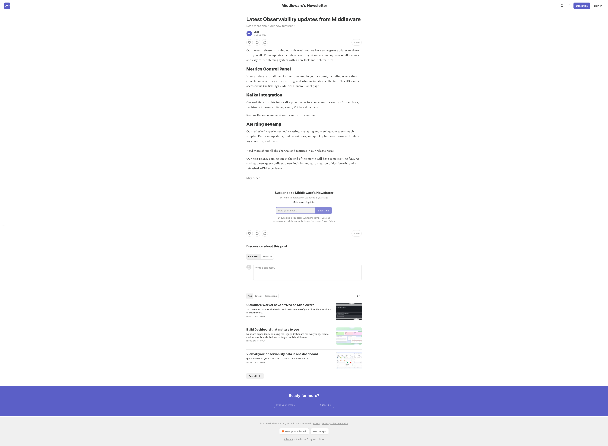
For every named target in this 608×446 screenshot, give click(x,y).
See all (253, 376)
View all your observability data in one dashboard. (282, 354)
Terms (325, 423)
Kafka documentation (271, 115)
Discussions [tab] (271, 296)
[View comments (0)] (257, 42)
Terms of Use (319, 217)
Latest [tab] (258, 296)
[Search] (562, 6)
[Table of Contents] (3, 223)
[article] (304, 313)
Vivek (256, 32)
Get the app (319, 431)
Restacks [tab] (267, 256)
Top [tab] (250, 296)
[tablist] (260, 256)
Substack (288, 439)
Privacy (316, 423)
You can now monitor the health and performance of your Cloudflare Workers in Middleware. (288, 311)
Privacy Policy (328, 221)
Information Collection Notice (303, 221)
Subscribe (582, 5)
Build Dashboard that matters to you (272, 329)
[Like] (249, 42)
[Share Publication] (569, 6)
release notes (325, 151)
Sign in (598, 5)
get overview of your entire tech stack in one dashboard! (277, 358)
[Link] (241, 69)
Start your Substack (296, 431)
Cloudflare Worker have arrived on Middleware (280, 305)
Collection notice (339, 423)
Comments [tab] (254, 256)
